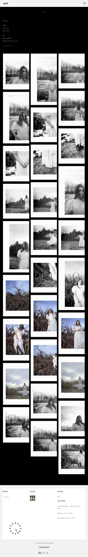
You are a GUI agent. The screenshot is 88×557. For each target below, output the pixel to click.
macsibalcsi (61, 518)
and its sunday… (63, 506)
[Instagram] (39, 554)
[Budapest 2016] (32, 499)
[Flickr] (43, 554)
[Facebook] (47, 554)
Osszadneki (7, 46)
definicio (60, 513)
